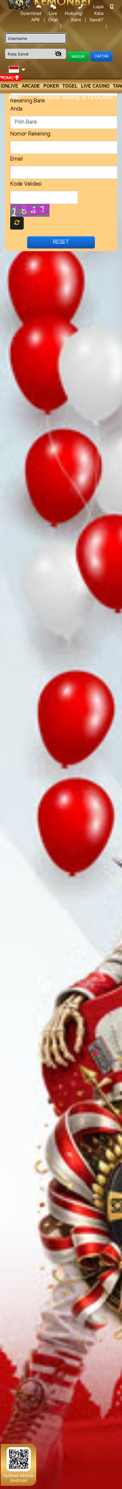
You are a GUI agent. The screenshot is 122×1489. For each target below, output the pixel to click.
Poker (51, 86)
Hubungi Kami (74, 16)
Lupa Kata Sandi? (96, 13)
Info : (15, 97)
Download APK (30, 16)
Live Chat (53, 16)
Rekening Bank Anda (27, 105)
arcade (31, 86)
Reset (61, 242)
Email (16, 159)
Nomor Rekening (30, 134)
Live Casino (95, 86)
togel (70, 86)
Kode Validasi (26, 184)
